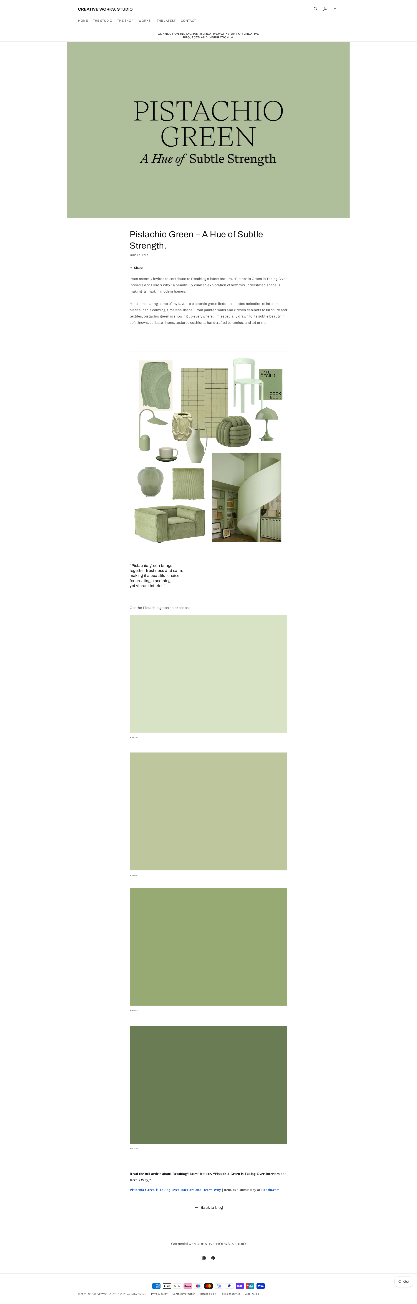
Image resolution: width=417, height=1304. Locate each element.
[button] (316, 9)
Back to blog (211, 1207)
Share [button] (138, 267)
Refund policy (208, 1294)
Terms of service (230, 1294)
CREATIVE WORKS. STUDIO (105, 1294)
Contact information (183, 1294)
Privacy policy (159, 1294)
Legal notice (252, 1294)
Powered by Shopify (135, 1294)
